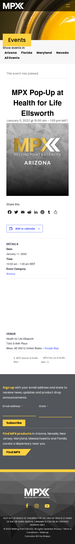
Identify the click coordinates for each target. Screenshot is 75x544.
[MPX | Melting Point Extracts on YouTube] (47, 506)
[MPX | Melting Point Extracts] (13, 5)
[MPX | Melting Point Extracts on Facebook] (27, 506)
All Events (12, 58)
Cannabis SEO (32, 536)
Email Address (13, 406)
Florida (26, 53)
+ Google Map (50, 348)
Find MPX (13, 452)
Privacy (57, 528)
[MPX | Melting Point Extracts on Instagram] (36, 506)
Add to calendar (25, 228)
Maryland (44, 53)
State (43, 406)
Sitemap (44, 532)
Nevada (62, 53)
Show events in (14, 48)
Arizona (11, 53)
